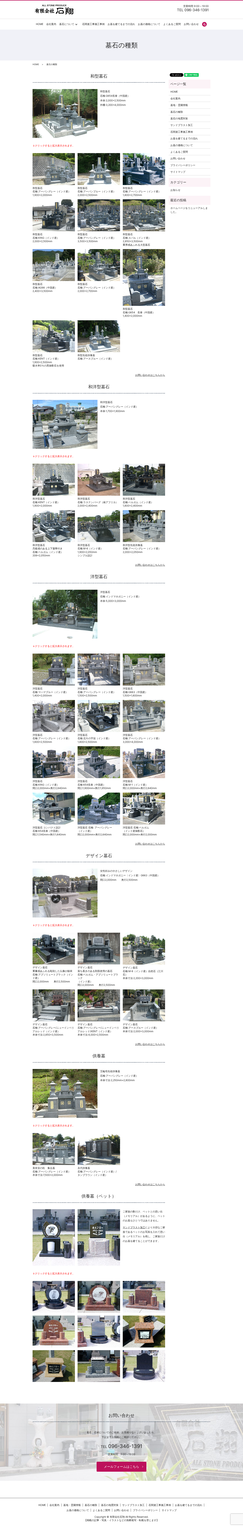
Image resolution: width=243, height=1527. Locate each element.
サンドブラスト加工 (134, 1227)
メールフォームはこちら (121, 1466)
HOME (39, 24)
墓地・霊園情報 (179, 105)
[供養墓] (65, 1093)
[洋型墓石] (65, 613)
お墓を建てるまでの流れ (121, 24)
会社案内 (51, 24)
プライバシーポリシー (182, 165)
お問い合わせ (191, 24)
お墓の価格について (149, 24)
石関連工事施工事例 (93, 24)
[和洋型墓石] (65, 424)
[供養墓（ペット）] (54, 1237)
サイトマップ (177, 171)
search (204, 24)
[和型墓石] (65, 113)
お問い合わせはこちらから (150, 374)
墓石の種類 (176, 111)
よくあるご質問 (172, 24)
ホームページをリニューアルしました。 (189, 209)
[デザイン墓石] (65, 892)
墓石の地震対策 (179, 118)
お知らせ (175, 189)
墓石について (66, 24)
